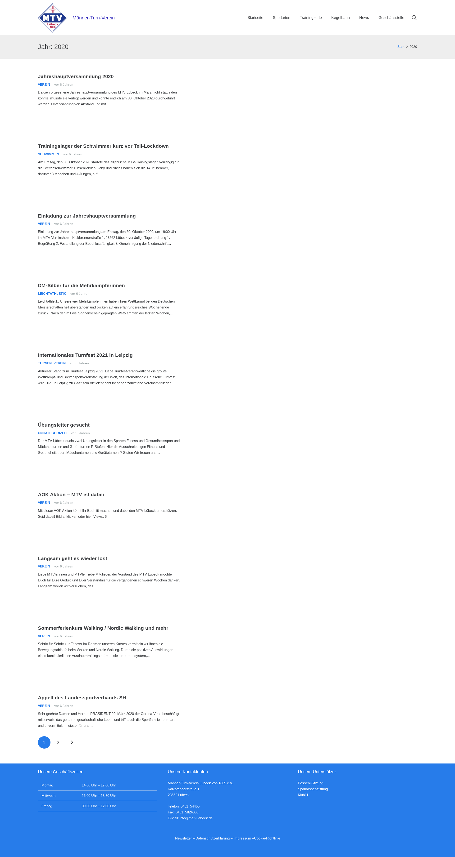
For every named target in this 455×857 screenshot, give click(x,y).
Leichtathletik (52, 293)
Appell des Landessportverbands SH (82, 697)
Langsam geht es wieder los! (72, 558)
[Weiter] (72, 742)
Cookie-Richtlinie (267, 838)
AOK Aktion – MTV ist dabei (71, 494)
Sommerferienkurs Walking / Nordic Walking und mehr (103, 628)
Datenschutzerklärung (213, 838)
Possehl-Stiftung (310, 783)
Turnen (45, 363)
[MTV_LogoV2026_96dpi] (53, 18)
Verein (44, 84)
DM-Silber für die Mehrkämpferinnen (81, 285)
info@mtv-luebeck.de (196, 818)
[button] (414, 17)
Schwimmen (48, 154)
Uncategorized (52, 433)
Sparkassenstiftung (313, 789)
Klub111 (304, 795)
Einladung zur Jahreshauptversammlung (87, 216)
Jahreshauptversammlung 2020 (76, 76)
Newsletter (183, 838)
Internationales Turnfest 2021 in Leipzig (85, 355)
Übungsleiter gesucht (64, 425)
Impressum (242, 838)
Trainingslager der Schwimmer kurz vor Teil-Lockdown (103, 146)
